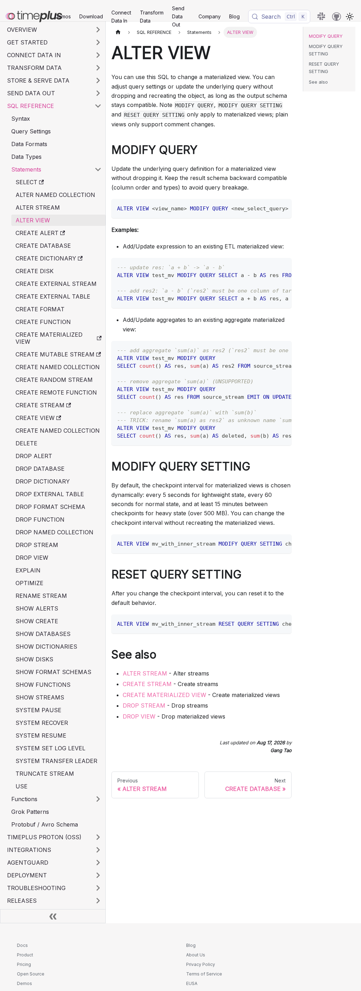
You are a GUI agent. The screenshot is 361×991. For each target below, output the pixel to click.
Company (209, 16)
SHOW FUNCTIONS (43, 684)
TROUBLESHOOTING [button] (36, 887)
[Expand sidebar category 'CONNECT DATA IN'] (98, 55)
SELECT (26, 182)
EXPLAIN (28, 570)
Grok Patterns (30, 811)
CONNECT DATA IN (34, 55)
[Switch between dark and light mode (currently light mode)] (349, 16)
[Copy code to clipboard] (283, 208)
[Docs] (25, 16)
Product (25, 954)
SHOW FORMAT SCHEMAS (53, 671)
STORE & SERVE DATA (38, 80)
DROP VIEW (32, 557)
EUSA (191, 983)
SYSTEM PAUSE (38, 710)
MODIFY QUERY (326, 36)
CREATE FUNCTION (43, 321)
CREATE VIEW (35, 417)
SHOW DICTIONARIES (46, 646)
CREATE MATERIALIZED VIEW (49, 338)
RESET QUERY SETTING (324, 67)
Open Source (30, 974)
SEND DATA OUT (31, 93)
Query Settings (31, 131)
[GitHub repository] (336, 16)
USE (21, 786)
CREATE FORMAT (40, 309)
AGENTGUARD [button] (27, 862)
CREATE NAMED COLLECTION (58, 367)
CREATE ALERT (37, 232)
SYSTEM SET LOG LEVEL (50, 748)
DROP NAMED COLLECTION (54, 532)
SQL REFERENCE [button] (30, 105)
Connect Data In (121, 17)
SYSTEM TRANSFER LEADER (56, 760)
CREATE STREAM (40, 405)
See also (318, 82)
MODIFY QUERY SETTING (326, 50)
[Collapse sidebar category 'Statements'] (98, 169)
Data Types (26, 156)
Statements (26, 169)
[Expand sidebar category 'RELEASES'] (98, 900)
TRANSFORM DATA (34, 67)
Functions (24, 799)
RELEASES (22, 900)
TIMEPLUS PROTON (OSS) (44, 837)
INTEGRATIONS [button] (29, 849)
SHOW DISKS (34, 659)
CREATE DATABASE (43, 245)
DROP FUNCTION (40, 519)
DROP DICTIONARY (43, 481)
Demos (63, 16)
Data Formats (29, 144)
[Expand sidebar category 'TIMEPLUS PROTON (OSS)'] (98, 837)
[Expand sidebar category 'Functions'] (98, 799)
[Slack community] (321, 16)
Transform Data (152, 17)
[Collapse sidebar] (53, 916)
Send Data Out (178, 16)
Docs (22, 945)
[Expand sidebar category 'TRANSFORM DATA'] (98, 67)
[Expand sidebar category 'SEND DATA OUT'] (98, 93)
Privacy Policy (200, 964)
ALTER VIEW (33, 220)
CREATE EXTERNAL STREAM (56, 283)
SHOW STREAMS (40, 697)
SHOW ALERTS (37, 608)
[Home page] (118, 32)
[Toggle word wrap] (270, 208)
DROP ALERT (34, 456)
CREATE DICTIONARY (46, 258)
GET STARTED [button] (27, 42)
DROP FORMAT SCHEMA (50, 506)
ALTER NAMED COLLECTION (55, 194)
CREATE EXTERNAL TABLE (53, 296)
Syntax (20, 118)
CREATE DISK (35, 271)
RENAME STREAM (41, 595)
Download (91, 16)
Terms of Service (204, 974)
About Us (195, 954)
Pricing (24, 964)
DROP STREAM (37, 544)
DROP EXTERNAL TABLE (50, 494)
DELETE (26, 443)
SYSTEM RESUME (41, 735)
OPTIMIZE (29, 583)
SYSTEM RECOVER (42, 722)
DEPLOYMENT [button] (27, 875)
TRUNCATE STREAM (45, 773)
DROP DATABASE (40, 468)
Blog (234, 16)
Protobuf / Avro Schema (44, 824)
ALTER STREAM (38, 207)
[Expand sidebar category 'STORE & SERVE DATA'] (98, 80)
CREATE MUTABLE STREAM (55, 354)
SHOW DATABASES (43, 633)
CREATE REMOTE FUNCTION (56, 392)
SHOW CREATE (37, 621)
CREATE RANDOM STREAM (54, 379)
